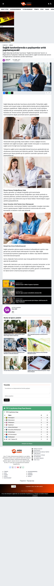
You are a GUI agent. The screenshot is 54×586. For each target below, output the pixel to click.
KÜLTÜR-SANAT (7, 478)
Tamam (35, 495)
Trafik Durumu (37, 453)
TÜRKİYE (36, 9)
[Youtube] (18, 467)
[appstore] (23, 480)
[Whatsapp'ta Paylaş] (9, 93)
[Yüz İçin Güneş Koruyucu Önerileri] (15, 362)
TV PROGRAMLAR (27, 9)
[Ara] (50, 3)
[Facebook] (10, 467)
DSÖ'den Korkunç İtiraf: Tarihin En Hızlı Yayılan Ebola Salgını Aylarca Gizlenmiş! (14, 335)
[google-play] (30, 480)
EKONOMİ (30, 474)
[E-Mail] (13, 312)
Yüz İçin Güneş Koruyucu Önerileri (11, 370)
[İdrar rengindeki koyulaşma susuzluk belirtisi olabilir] (39, 326)
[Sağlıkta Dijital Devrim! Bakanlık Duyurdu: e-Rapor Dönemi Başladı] (39, 362)
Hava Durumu (37, 450)
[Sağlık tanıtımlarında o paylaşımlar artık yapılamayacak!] (27, 77)
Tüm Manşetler (37, 456)
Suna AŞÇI (14, 309)
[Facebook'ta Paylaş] (4, 93)
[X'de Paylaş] (6, 93)
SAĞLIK (11, 45)
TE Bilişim (30, 491)
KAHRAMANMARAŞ (15, 9)
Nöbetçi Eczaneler (38, 448)
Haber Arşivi (37, 459)
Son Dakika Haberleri (39, 458)
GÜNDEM (30, 473)
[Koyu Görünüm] (48, 3)
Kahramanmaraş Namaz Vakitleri (41, 452)
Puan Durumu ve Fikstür (39, 455)
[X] (13, 467)
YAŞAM (47, 9)
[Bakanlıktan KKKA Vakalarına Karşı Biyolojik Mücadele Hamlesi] (39, 344)
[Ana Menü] (3, 3)
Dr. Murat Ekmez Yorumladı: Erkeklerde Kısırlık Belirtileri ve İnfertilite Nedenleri (14, 353)
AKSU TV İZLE (4, 9)
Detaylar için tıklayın (27, 443)
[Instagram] (15, 467)
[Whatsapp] (23, 467)
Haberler (5, 45)
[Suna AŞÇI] (7, 310)
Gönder (7, 400)
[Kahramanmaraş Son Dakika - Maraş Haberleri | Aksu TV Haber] (26, 4)
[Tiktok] (20, 467)
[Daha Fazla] (12, 93)
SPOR (41, 9)
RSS (14, 486)
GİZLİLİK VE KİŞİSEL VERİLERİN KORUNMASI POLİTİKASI (17, 495)
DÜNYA (5, 476)
